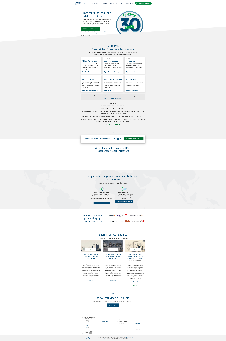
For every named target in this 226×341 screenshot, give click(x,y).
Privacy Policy (127, 337)
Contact (131, 3)
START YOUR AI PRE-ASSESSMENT (143, 3)
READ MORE (135, 285)
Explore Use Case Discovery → (112, 72)
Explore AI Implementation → (90, 90)
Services (105, 3)
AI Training (121, 317)
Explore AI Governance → (133, 90)
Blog (135, 249)
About (127, 3)
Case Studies (138, 319)
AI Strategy (121, 324)
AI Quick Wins (121, 323)
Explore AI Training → (110, 90)
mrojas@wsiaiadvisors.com (89, 321)
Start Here (98, 3)
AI (90, 249)
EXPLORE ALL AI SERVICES (112, 124)
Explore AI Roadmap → (132, 72)
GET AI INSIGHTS (113, 305)
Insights (121, 3)
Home (93, 3)
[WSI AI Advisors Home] (82, 3)
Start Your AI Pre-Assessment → (91, 71)
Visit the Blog (138, 329)
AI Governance (121, 319)
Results (116, 3)
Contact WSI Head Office (104, 323)
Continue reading (90, 280)
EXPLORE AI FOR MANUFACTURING (101, 202)
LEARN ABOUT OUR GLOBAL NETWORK (124, 201)
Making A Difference (137, 317)
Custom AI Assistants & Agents (121, 321)
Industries (112, 3)
